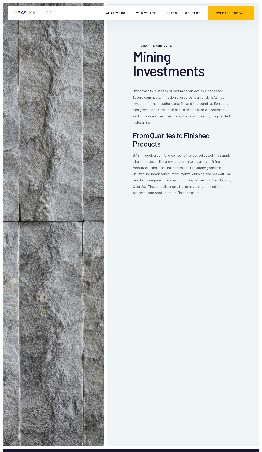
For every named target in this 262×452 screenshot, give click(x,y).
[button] (117, 13)
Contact (192, 13)
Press (172, 13)
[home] (32, 13)
